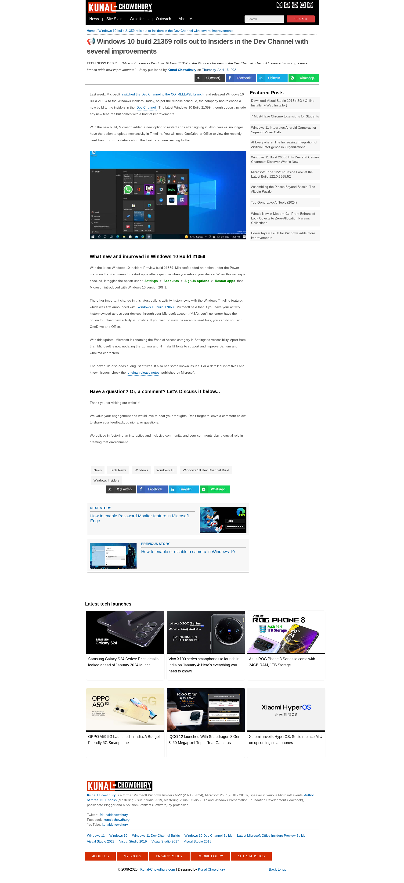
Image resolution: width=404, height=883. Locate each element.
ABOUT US (100, 856)
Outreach (163, 19)
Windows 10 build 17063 (155, 307)
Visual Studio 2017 (165, 841)
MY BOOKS (132, 856)
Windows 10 (165, 470)
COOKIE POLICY (210, 856)
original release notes (143, 372)
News (94, 19)
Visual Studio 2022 (101, 841)
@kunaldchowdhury (113, 815)
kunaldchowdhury (117, 819)
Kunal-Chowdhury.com (157, 869)
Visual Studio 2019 (133, 841)
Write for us (139, 19)
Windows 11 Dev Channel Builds (156, 835)
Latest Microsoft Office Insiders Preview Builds (271, 835)
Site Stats (114, 19)
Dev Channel (146, 107)
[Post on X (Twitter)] (210, 81)
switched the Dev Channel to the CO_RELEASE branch (163, 94)
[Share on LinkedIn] (273, 81)
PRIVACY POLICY (169, 856)
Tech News (118, 470)
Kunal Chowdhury (211, 869)
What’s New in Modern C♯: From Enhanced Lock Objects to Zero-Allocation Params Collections (283, 218)
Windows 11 (96, 835)
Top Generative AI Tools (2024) (274, 202)
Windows (141, 470)
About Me (187, 19)
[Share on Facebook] (241, 81)
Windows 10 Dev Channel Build (206, 470)
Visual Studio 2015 (197, 841)
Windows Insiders (106, 480)
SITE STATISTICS (251, 856)
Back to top (277, 869)
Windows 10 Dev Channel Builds (208, 835)
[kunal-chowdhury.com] (120, 12)
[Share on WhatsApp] (215, 492)
